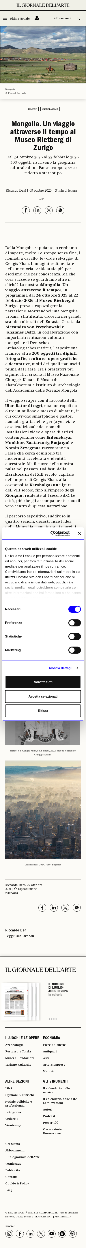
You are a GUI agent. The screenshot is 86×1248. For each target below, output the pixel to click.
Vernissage (13, 1125)
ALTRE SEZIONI (17, 1082)
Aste (46, 1058)
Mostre (32, 109)
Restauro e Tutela (18, 1051)
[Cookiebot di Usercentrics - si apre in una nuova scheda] (52, 533)
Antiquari (50, 1051)
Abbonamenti (63, 18)
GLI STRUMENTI (55, 1082)
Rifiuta (43, 711)
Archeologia (14, 1044)
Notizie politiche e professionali (18, 1103)
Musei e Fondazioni (19, 1058)
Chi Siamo (12, 1143)
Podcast (49, 1116)
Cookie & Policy (17, 1183)
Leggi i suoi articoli (19, 936)
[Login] (37, 18)
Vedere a (11, 1118)
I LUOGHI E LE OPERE (22, 1038)
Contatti (11, 1176)
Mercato (49, 1071)
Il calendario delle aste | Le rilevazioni (61, 1101)
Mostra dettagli (61, 668)
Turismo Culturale (18, 1064)
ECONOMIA (51, 1038)
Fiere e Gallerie (54, 1044)
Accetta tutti (43, 682)
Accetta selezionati (43, 696)
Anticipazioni (50, 109)
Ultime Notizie (20, 18)
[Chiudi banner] (79, 533)
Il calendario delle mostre (56, 1090)
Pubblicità (12, 1170)
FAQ (8, 1190)
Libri (8, 1088)
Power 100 (50, 1122)
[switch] (74, 622)
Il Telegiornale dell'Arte (22, 1157)
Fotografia (13, 1112)
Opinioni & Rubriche (20, 1095)
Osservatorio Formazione (52, 1131)
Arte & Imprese (54, 1064)
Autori (47, 1109)
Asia (41, 199)
